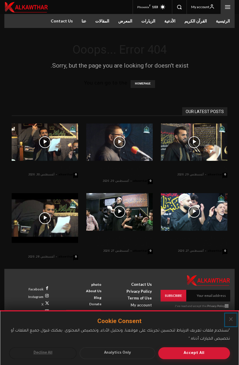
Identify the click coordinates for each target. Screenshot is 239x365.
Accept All (194, 353)
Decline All (43, 353)
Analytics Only (117, 353)
